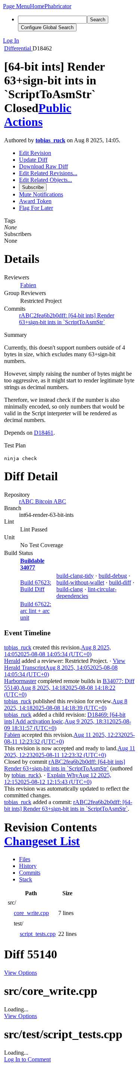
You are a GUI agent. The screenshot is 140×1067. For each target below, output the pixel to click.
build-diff (120, 582)
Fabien (28, 285)
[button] (16, 6)
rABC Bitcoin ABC (42, 501)
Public (54, 108)
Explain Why (62, 775)
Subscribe (33, 187)
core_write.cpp (31, 913)
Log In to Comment (27, 1059)
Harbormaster (20, 681)
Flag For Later (36, 208)
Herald (12, 661)
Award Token (35, 201)
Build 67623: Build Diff (35, 585)
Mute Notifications (41, 194)
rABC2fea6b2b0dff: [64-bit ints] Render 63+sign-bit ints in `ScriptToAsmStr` (66, 318)
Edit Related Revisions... (48, 173)
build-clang (69, 589)
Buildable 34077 (32, 564)
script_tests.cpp (38, 934)
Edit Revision (35, 153)
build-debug (113, 576)
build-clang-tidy (75, 576)
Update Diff (33, 159)
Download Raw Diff (43, 166)
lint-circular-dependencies (86, 592)
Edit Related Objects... (45, 180)
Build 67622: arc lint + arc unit (35, 611)
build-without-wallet (80, 582)
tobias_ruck (50, 140)
